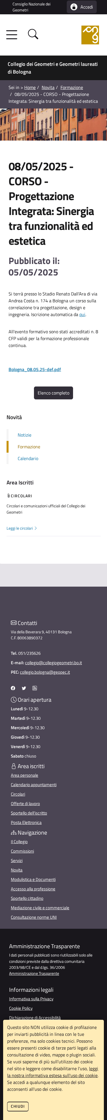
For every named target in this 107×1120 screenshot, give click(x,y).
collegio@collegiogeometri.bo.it (53, 662)
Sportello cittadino (27, 898)
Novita (48, 87)
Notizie (24, 434)
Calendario (28, 458)
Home (30, 87)
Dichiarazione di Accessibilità (35, 1017)
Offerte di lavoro (25, 803)
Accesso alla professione (33, 889)
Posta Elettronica (26, 822)
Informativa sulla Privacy (31, 998)
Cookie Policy (21, 1008)
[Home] (69, 34)
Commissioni (22, 851)
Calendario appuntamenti (33, 784)
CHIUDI (18, 1106)
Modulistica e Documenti (33, 879)
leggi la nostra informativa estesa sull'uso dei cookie (52, 1072)
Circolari (18, 794)
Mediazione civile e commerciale (40, 907)
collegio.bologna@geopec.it (45, 672)
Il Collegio (19, 841)
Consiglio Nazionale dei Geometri (32, 7)
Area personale (24, 775)
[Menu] (13, 35)
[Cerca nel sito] (33, 35)
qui (82, 314)
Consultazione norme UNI (34, 917)
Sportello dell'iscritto (29, 813)
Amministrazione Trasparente (34, 973)
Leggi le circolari (20, 528)
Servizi (17, 860)
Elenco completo (53, 392)
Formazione (71, 87)
